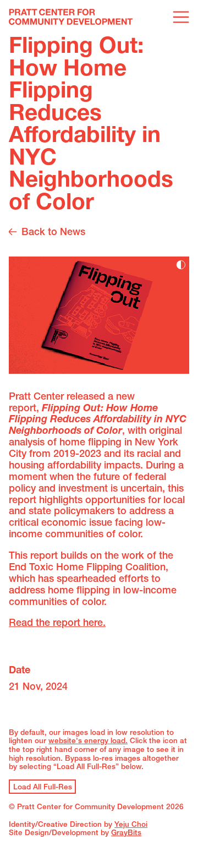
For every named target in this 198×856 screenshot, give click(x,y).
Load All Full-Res (42, 788)
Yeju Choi (130, 825)
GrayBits (126, 833)
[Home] (71, 18)
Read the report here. (57, 624)
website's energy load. (88, 741)
